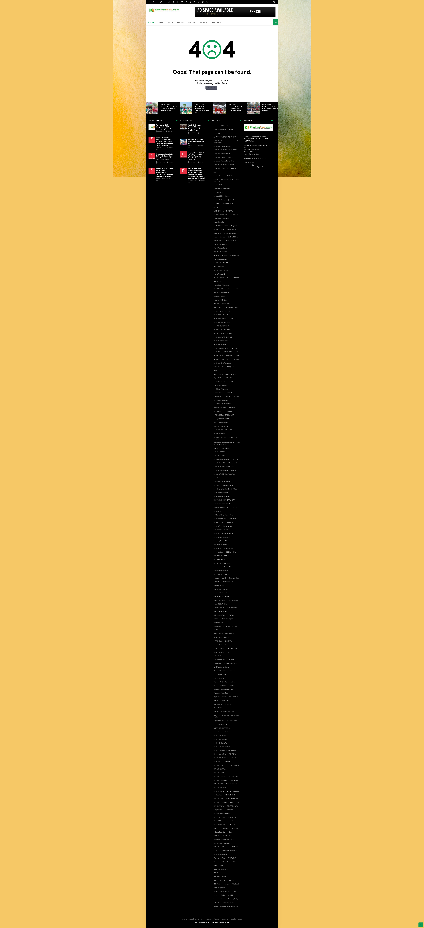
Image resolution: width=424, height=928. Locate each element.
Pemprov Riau (234, 802)
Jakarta (216, 448)
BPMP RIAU (217, 233)
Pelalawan (227, 761)
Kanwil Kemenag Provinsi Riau (223, 485)
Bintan (216, 229)
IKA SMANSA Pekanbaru (221, 400)
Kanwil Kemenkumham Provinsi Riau (225, 489)
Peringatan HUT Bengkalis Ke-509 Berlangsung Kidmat (163, 127)
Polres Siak (234, 828)
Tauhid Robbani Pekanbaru (222, 891)
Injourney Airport (219, 433)
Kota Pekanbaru (232, 608)
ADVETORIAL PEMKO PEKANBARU (225, 165)
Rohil (215, 865)
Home (151, 22)
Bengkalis (234, 226)
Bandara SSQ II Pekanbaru (222, 196)
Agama (233, 168)
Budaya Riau (217, 240)
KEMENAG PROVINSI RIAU (222, 545)
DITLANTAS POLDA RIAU (222, 304)
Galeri (215, 370)
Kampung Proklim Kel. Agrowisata (224, 474)
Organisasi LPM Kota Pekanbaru (224, 689)
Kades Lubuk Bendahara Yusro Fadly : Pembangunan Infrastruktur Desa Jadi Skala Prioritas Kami (165, 172)
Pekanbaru (217, 761)
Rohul (221, 865)
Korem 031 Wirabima (220, 604)
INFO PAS (232, 407)
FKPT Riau (225, 359)
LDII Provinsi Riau (219, 659)
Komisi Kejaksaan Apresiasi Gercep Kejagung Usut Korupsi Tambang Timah (196, 128)
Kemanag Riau (228, 526)
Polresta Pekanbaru (220, 832)
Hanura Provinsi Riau (220, 385)
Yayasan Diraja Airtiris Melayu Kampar (226, 906)
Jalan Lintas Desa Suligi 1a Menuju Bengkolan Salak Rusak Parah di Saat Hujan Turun (164, 157)
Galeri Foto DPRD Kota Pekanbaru (225, 374)
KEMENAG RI (228, 548)
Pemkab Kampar (233, 765)
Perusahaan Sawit (230, 821)
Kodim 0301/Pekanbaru (221, 596)
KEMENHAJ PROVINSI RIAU (223, 556)
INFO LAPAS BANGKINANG (222, 404)
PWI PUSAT (232, 858)
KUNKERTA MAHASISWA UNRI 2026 (225, 626)
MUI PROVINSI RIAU (220, 682)
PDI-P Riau (232, 754)
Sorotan (226, 884)
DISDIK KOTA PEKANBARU (222, 263)
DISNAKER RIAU (219, 289)
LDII (228, 652)
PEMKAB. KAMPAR (220, 787)
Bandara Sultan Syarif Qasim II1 (224, 200)
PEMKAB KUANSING (220, 780)
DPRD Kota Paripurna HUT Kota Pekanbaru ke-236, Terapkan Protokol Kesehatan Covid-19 (196, 156)
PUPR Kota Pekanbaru (229, 850)
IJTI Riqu (236, 396)
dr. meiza (229, 356)
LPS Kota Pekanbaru (230, 663)
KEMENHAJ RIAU (219, 559)
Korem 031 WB (233, 600)
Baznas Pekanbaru (219, 222)
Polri (230, 832)
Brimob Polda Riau (230, 233)
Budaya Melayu (233, 237)
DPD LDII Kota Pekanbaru (222, 315)
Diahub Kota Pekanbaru (221, 252)
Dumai (237, 356)
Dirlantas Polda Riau (220, 255)
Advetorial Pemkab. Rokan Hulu (224, 157)
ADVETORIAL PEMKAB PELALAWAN (225, 150)
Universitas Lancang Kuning (229, 899)
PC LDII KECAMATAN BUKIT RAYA (225, 750)
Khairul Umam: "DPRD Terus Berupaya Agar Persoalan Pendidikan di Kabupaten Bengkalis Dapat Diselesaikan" (164, 141)
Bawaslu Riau (235, 214)
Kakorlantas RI (232, 463)
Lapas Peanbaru (219, 648)
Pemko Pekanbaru (232, 799)
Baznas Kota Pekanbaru (221, 218)
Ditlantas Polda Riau (220, 300)
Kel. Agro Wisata (219, 522)
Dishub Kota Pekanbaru (221, 285)
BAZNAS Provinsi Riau (221, 226)
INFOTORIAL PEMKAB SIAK (222, 422)
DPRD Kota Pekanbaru (221, 341)
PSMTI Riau (235, 847)
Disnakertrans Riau (233, 289)
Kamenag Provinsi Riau (221, 470)
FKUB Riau (235, 359)
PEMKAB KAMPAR (219, 769)
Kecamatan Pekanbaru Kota (222, 496)
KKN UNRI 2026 (228, 582)
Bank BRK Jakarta (228, 203)
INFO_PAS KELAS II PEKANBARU (224, 415)
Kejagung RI (217, 511)
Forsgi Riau (230, 367)
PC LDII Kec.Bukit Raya (221, 743)
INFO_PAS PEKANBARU (221, 419)
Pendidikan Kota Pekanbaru (222, 813)
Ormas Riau (228, 704)
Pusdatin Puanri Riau (220, 854)
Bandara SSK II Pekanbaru (222, 189)
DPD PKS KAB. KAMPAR (221, 326)
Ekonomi (216, 359)
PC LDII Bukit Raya (220, 735)
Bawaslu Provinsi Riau (220, 214)
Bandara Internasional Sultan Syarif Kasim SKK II (226, 180)
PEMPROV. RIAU (232, 806)
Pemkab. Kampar (231, 784)
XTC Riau (216, 902)
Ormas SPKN (218, 708)
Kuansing (216, 619)
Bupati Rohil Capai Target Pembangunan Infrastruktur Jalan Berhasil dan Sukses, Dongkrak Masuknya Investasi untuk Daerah (196, 173)
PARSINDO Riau (232, 721)
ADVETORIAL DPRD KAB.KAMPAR (225, 137)
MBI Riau (232, 671)
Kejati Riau (232, 518)
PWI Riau (216, 862)
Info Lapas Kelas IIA (220, 407)
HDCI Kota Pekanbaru (221, 389)
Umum (216, 899)
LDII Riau (231, 659)
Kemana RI (217, 526)
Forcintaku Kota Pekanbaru (222, 363)
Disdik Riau (235, 278)
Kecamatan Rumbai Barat (222, 504)
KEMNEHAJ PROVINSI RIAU (223, 574)
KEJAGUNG (234, 507)
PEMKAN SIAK (218, 799)
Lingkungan (217, 663)
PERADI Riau (232, 817)
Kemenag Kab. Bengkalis (221, 530)
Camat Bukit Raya (230, 240)
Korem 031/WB (219, 608)
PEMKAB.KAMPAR (233, 791)
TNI (235, 891)
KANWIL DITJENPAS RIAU (222, 481)
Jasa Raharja (225, 448)
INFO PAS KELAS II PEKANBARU (224, 411)
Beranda (151, 2)
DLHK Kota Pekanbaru (231, 307)
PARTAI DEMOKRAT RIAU (222, 728)
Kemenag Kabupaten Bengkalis (223, 533)
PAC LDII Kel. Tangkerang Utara (224, 711)
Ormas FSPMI (225, 700)
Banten (216, 207)
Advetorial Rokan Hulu (221, 168)
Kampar (233, 470)
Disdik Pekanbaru (219, 266)
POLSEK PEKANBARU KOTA (223, 836)
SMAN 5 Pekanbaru (220, 873)
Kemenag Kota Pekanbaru (222, 537)
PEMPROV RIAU (219, 806)
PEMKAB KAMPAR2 (220, 772)
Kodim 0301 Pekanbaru (221, 589)
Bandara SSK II (218, 185)
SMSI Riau (232, 880)
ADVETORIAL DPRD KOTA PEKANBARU (226, 141)
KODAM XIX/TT (219, 585)
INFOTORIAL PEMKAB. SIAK (223, 430)
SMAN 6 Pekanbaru (220, 876)
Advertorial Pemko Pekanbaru (223, 129)
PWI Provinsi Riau (219, 858)
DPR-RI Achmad (226, 333)
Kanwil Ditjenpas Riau (220, 478)
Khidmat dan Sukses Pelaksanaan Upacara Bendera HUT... (202, 108)
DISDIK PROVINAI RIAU (221, 270)
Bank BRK (217, 203)
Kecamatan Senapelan (221, 507)
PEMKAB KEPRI (233, 776)
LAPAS (216, 630)
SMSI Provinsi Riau (219, 880)
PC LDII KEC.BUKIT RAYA (222, 747)
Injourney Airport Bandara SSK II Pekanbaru (226, 438)
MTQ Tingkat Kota (220, 674)
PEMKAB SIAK (218, 784)
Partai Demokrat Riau (220, 724)
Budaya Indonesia (219, 237)
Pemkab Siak (234, 780)
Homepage (211, 87)
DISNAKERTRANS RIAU (221, 292)
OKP (215, 685)
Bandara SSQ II (218, 192)
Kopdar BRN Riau (219, 600)
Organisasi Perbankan (221, 693)
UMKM (230, 895)
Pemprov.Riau (218, 810)
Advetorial (217, 133)
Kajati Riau (235, 459)
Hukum (228, 396)
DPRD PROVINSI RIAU (221, 348)
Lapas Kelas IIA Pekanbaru (222, 645)
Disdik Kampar (234, 255)
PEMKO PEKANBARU (220, 802)
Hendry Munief (218, 393)
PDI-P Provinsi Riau (220, 754)
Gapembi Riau (218, 378)
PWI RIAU (225, 862)
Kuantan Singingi (227, 619)
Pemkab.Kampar (219, 791)
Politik (216, 828)
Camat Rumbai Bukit (220, 248)
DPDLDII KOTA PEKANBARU (223, 330)
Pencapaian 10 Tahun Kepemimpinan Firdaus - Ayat (196, 141)
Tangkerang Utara (219, 888)
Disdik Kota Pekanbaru (221, 259)
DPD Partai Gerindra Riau (222, 322)
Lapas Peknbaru (219, 652)
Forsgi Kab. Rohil (219, 367)
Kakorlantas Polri (219, 463)
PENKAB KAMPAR (219, 817)
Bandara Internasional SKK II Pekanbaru (226, 176)
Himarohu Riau (218, 396)
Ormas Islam (218, 704)
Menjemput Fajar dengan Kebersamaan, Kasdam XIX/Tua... (269, 109)
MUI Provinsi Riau (219, 678)
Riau (233, 862)
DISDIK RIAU (218, 281)
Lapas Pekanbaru (232, 648)
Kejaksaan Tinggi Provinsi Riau (223, 515)
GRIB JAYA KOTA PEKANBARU (223, 381)
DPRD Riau (234, 348)
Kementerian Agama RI (221, 570)
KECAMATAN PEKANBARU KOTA (224, 500)
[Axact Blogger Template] (164, 12)
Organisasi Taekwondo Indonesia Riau (226, 697)
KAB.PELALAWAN (219, 455)
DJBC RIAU (217, 307)
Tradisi (223, 895)
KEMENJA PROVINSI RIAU (222, 563)
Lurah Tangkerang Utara (221, 667)
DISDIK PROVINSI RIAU (221, 278)
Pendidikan (229, 810)
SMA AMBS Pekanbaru (221, 869)
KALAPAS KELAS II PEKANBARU (224, 467)
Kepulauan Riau (234, 578)
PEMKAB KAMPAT (219, 776)
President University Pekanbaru (224, 839)
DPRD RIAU (217, 352)
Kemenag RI (217, 548)
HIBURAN (229, 393)
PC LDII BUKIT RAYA (220, 739)
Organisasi (232, 685)
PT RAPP (216, 850)
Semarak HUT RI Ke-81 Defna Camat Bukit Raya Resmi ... (168, 108)
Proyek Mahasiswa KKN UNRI (223, 843)
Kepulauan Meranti (220, 578)
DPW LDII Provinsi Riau (231, 352)
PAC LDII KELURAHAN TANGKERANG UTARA (226, 716)
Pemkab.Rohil (218, 795)
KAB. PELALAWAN (219, 452)
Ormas (216, 700)
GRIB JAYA (229, 378)
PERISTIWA (217, 821)
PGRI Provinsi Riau (219, 825)
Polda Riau (232, 825)
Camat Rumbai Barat (220, 244)
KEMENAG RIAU (231, 552)
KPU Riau (231, 615)
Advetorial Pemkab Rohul (222, 153)
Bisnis (222, 229)
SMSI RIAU (217, 884)
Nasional (233, 682)
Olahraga (223, 685)
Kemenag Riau (218, 552)
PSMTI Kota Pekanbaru (221, 847)
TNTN (216, 895)
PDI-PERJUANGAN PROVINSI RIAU (225, 758)
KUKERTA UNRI (218, 622)
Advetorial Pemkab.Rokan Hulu (224, 161)
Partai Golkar (218, 732)
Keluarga (230, 522)
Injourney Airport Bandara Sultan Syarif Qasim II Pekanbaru (226, 443)
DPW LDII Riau (218, 356)
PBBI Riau (228, 732)
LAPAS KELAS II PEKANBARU (223, 641)
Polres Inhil (224, 828)
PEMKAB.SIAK (230, 795)
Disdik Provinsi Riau (220, 274)
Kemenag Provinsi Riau (221, 541)
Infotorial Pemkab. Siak (221, 426)
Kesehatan (217, 582)
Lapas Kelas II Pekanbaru (222, 637)
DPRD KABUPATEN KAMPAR (223, 337)
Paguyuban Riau (219, 721)
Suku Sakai (235, 884)
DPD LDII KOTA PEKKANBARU (223, 318)
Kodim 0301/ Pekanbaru (221, 593)
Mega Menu (216, 22)
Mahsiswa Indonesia (220, 671)
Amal (215, 172)
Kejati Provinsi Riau (220, 518)
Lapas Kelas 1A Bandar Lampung (224, 634)
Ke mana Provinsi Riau (221, 492)
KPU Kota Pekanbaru (220, 611)
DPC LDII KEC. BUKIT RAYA (222, 311)
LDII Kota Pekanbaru (220, 656)
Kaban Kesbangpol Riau (221, 459)
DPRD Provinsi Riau (220, 344)
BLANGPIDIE (231, 229)
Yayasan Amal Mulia (228, 902)
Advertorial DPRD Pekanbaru (223, 126)
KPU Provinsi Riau (219, 615)
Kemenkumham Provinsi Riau (223, 567)
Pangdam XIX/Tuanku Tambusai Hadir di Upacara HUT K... (236, 108)
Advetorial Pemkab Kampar (222, 146)
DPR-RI (216, 333)
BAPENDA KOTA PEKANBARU (223, 211)
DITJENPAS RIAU (219, 296)
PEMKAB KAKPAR (219, 765)
